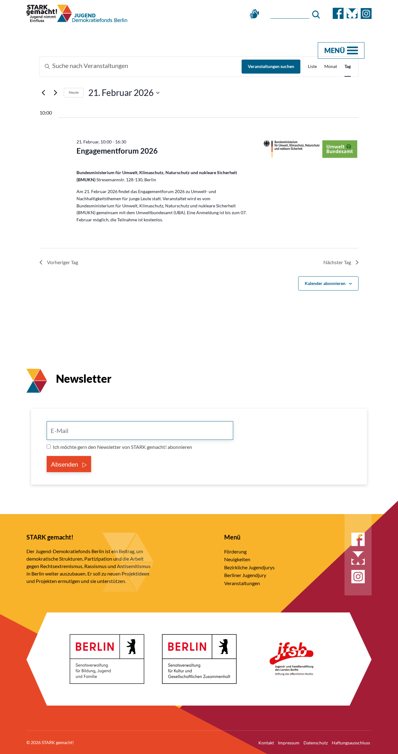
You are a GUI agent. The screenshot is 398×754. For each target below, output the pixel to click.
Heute (74, 92)
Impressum (288, 742)
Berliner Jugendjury (245, 575)
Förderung (235, 551)
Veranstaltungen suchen (271, 66)
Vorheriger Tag (62, 262)
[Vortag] (43, 93)
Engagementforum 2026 (117, 150)
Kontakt (266, 742)
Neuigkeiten (237, 559)
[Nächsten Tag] (55, 93)
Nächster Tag (337, 262)
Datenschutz (315, 742)
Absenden (65, 464)
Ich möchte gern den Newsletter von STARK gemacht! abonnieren (122, 447)
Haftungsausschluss (351, 742)
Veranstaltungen (242, 583)
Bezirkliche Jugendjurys (249, 567)
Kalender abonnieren (325, 283)
